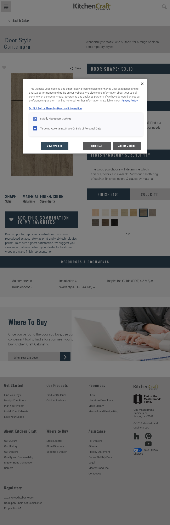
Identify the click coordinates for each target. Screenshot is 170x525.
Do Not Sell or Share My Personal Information (55, 108)
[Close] (142, 83)
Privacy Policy (129, 100)
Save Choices (54, 145)
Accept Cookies (127, 145)
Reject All (96, 145)
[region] (85, 116)
